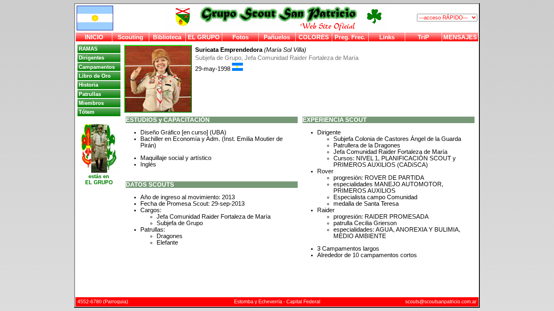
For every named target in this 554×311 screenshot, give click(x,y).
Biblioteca (167, 37)
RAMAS (88, 49)
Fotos (240, 37)
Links (387, 37)
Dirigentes (91, 58)
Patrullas (90, 94)
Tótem (86, 112)
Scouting (130, 37)
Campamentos (97, 67)
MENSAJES (460, 37)
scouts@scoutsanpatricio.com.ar (441, 302)
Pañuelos (277, 37)
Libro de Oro (95, 76)
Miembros (91, 103)
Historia (88, 85)
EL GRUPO (204, 37)
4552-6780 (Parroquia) (102, 302)
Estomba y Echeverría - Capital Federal (277, 302)
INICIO (94, 37)
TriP (423, 37)
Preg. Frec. (350, 37)
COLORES (313, 37)
